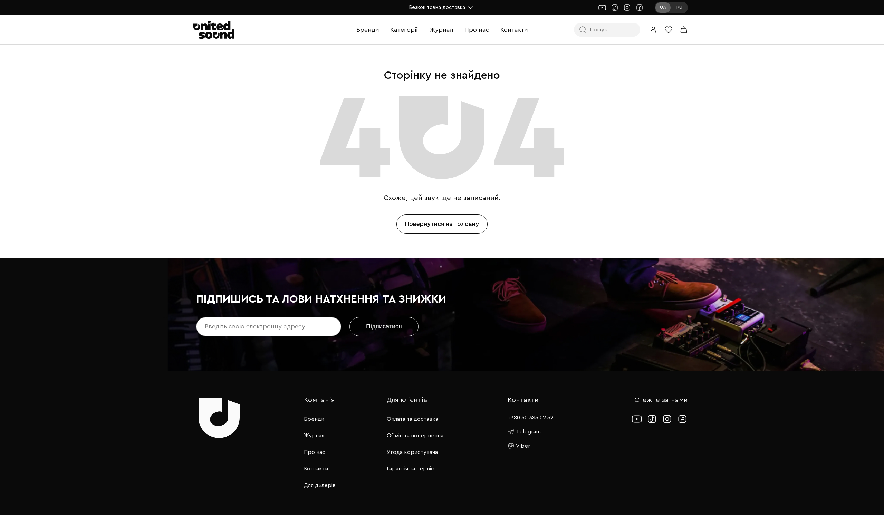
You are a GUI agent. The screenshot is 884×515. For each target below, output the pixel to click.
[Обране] (668, 30)
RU (679, 7)
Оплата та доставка (412, 419)
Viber (523, 446)
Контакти (514, 30)
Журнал (441, 30)
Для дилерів (320, 485)
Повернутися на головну (442, 224)
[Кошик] (684, 30)
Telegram (528, 432)
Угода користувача (412, 452)
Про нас (476, 30)
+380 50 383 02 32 (531, 417)
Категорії (404, 30)
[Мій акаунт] (653, 30)
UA (663, 7)
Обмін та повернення (415, 435)
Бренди (367, 30)
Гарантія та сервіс (410, 468)
